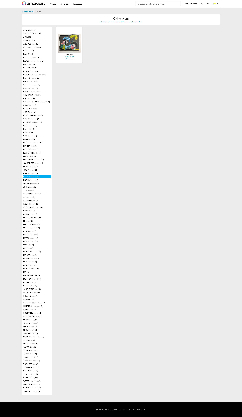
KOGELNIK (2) (30, 200)
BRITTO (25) (31, 78)
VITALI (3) (30, 374)
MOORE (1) (30, 255)
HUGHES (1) (30, 180)
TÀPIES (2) (30, 354)
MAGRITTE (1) (31, 234)
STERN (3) (29, 340)
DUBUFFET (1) (30, 136)
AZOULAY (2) (32, 47)
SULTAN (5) (30, 343)
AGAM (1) (29, 30)
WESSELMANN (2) (32, 381)
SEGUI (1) (30, 330)
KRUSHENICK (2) (33, 207)
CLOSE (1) (29, 105)
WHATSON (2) (31, 384)
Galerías (64, 4)
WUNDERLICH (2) (32, 388)
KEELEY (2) (29, 197)
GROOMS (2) (30, 170)
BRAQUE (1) (31, 71)
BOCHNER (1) (30, 68)
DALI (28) (30, 125)
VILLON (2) (30, 371)
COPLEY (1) (30, 108)
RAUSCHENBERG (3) (34, 303)
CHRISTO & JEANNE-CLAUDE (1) (36, 102)
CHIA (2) (29, 98)
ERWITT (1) (30, 146)
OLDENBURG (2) (32, 289)
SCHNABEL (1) (31, 323)
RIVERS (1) (29, 309)
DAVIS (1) (29, 129)
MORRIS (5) (30, 262)
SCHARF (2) (30, 320)
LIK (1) (28, 221)
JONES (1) (29, 190)
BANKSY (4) (28, 54)
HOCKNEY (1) (31, 177)
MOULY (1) (30, 265)
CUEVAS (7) (31, 119)
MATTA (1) (30, 241)
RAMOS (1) (29, 299)
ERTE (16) (33, 143)
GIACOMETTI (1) (33, 163)
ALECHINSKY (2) (32, 34)
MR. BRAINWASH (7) (31, 275)
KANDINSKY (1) (32, 194)
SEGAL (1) (30, 326)
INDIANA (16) (31, 183)
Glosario (135, 409)
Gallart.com (27, 11)
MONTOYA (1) (32, 252)
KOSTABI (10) (31, 204)
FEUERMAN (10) (32, 153)
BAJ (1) (28, 51)
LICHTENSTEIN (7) (32, 217)
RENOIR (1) (33, 306)
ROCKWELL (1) (32, 313)
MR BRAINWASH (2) (31, 269)
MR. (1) (26, 272)
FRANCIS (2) (29, 156)
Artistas (53, 4)
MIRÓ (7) (28, 248)
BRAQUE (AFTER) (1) (34, 74)
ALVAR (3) (27, 37)
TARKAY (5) (30, 357)
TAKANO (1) (29, 347)
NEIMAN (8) (30, 282)
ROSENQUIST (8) (32, 316)
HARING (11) (30, 173)
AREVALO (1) (30, 44)
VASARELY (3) (31, 367)
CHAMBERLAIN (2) (32, 91)
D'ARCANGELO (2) (32, 122)
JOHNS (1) (29, 187)
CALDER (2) (31, 85)
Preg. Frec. (142, 409)
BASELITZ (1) (31, 57)
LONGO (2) (30, 231)
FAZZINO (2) (31, 149)
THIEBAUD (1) (31, 360)
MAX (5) (28, 245)
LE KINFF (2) (30, 214)
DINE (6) (28, 132)
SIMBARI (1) (30, 333)
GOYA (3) (30, 166)
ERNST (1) (29, 139)
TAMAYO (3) (30, 350)
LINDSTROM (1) (32, 224)
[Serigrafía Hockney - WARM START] (69, 41)
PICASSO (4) (30, 296)
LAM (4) (29, 211)
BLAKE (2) (29, 64)
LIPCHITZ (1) (31, 228)
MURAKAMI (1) (32, 279)
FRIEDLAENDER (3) (33, 160)
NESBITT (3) (30, 286)
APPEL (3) (29, 40)
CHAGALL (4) (30, 88)
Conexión (205, 4)
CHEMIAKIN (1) (32, 95)
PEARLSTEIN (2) (31, 292)
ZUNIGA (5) (31, 391)
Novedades (77, 4)
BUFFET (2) (30, 81)
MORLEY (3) (31, 258)
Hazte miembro (190, 4)
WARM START (69, 57)
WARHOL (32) (30, 378)
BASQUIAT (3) (33, 61)
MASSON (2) (30, 238)
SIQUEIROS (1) (33, 337)
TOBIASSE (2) (30, 364)
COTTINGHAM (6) (33, 115)
